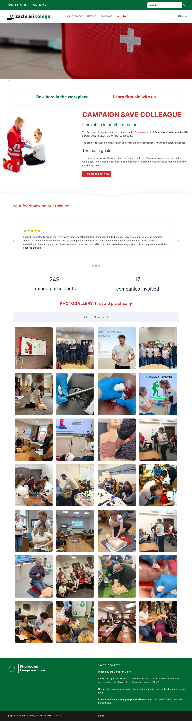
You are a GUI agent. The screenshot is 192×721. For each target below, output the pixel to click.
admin (101, 715)
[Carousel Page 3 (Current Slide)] (99, 266)
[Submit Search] (185, 5)
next (178, 241)
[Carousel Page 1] (93, 266)
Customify (56, 715)
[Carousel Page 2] (96, 266)
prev (13, 241)
